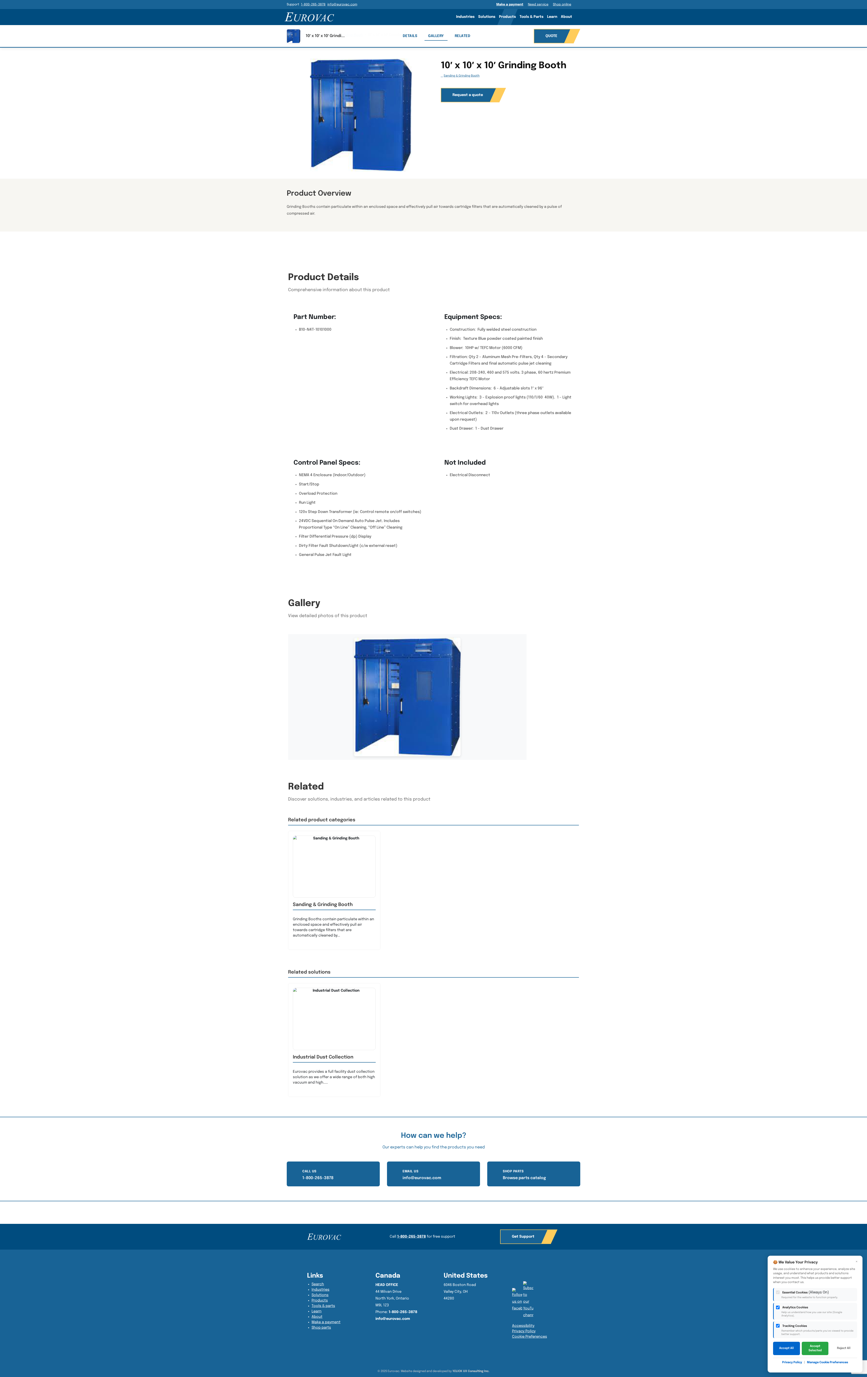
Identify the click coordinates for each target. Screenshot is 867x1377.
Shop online (562, 4)
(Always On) (809, 1294)
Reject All (844, 1348)
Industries (465, 17)
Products (507, 17)
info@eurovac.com (342, 4)
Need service (538, 4)
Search (580, 17)
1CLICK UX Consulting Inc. (470, 1371)
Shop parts (321, 1328)
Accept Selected (815, 1348)
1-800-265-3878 (313, 4)
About (566, 17)
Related (463, 36)
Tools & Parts (531, 17)
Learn (552, 17)
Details (410, 36)
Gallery (436, 36)
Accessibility (523, 1326)
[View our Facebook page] (528, 1300)
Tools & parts (323, 1306)
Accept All (786, 1348)
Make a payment (509, 4)
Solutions (486, 17)
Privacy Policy (524, 1331)
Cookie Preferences (529, 1337)
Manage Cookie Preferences (827, 1362)
